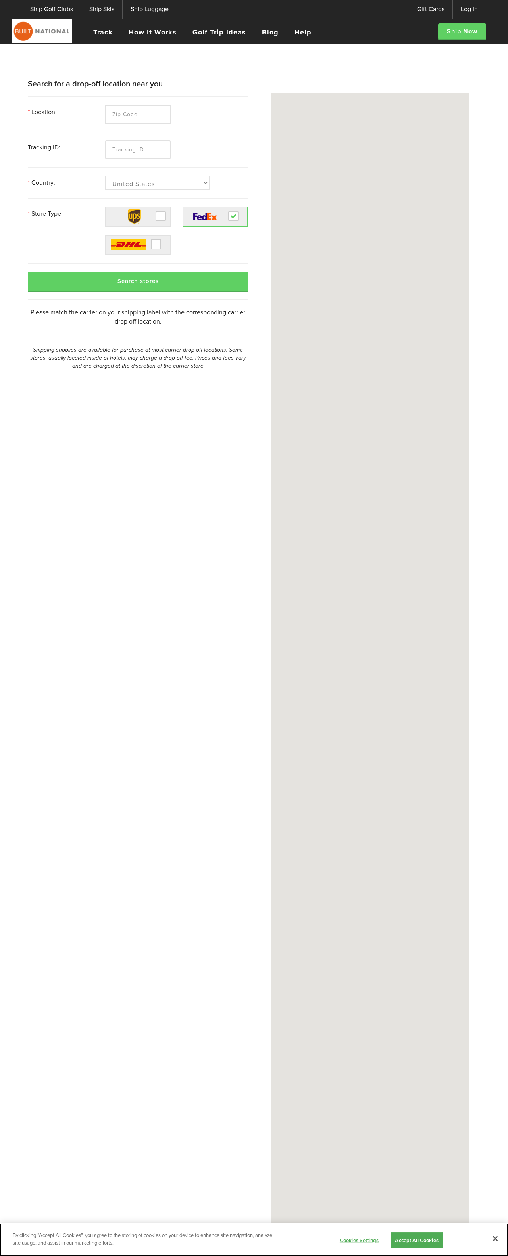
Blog (270, 32)
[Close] (495, 1238)
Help (303, 32)
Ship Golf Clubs (51, 8)
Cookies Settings (359, 1240)
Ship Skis (101, 8)
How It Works (153, 32)
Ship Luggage (150, 8)
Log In (469, 8)
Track (103, 32)
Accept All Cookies (416, 1240)
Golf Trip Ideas (219, 32)
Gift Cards (430, 8)
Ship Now (462, 31)
